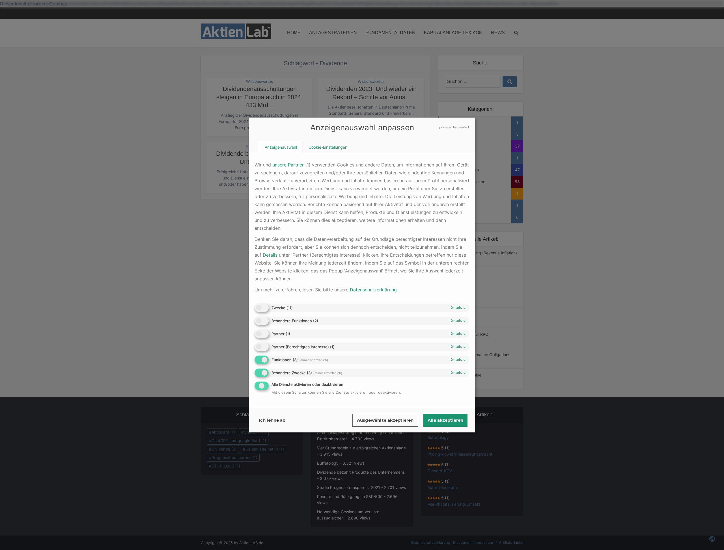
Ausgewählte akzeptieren (385, 420)
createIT (463, 127)
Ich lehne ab (272, 420)
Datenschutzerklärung (373, 290)
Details (458, 307)
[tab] (281, 147)
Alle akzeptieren (445, 420)
